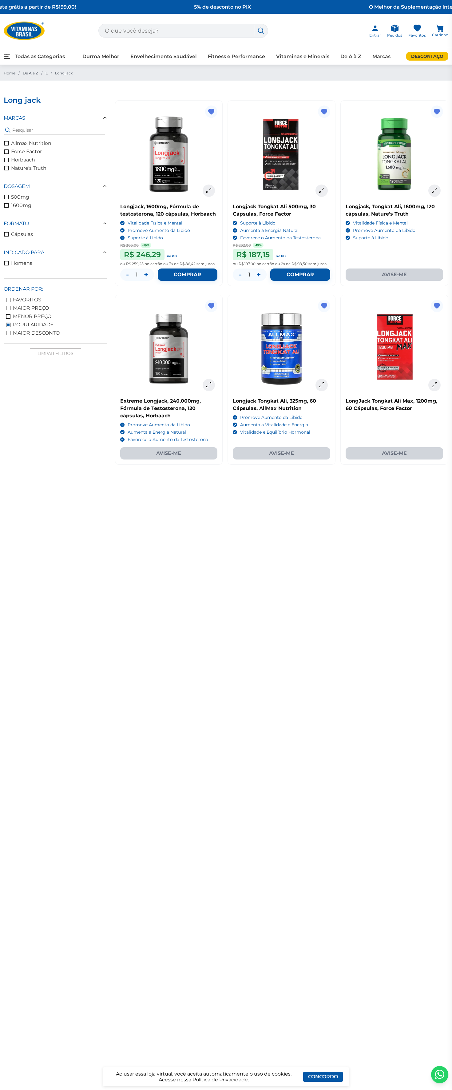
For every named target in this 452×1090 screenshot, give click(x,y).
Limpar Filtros (55, 353)
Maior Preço (31, 308)
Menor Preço (32, 316)
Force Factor (26, 151)
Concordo (323, 1077)
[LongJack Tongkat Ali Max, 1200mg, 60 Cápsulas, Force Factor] (394, 348)
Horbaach (23, 160)
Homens (21, 263)
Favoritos (27, 300)
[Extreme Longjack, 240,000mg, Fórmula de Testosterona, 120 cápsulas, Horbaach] (169, 348)
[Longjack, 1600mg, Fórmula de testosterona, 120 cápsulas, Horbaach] (169, 154)
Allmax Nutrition (31, 143)
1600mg (21, 205)
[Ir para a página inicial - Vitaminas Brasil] (24, 31)
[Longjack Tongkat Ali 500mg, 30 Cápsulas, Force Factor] (281, 154)
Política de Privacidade (220, 1080)
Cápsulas (22, 234)
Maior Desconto (36, 333)
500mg (20, 197)
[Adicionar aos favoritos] (211, 111)
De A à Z (30, 73)
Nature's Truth (28, 168)
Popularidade (33, 325)
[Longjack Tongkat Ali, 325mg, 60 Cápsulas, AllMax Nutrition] (281, 348)
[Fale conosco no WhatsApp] (439, 1074)
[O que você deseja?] (261, 30)
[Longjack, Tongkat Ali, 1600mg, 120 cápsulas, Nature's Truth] (394, 154)
